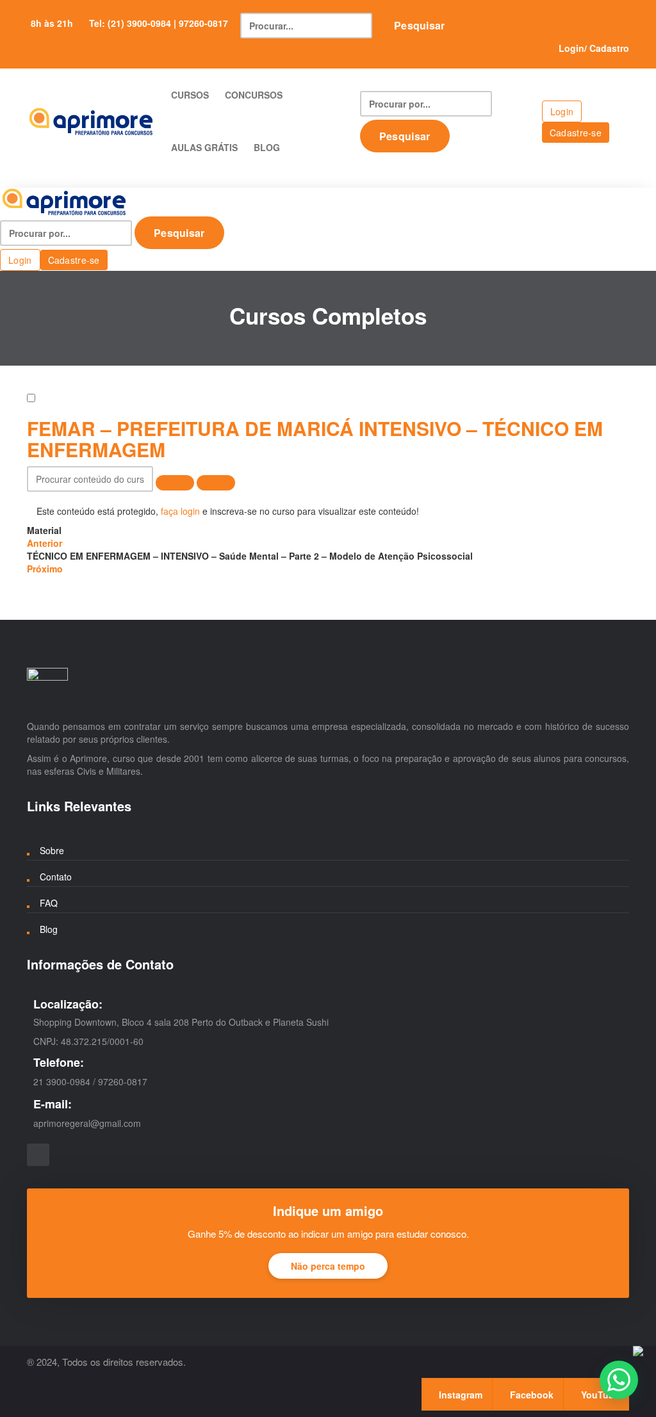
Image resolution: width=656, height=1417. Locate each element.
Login (571, 48)
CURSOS (190, 94)
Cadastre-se (576, 132)
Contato (56, 876)
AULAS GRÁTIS (204, 147)
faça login (180, 511)
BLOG (267, 147)
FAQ (49, 902)
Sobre (52, 850)
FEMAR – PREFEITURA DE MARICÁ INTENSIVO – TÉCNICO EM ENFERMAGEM (315, 438)
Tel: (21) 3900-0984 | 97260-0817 (158, 23)
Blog (49, 929)
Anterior (44, 543)
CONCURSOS (254, 94)
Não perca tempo (328, 1265)
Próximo (45, 568)
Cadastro (609, 48)
